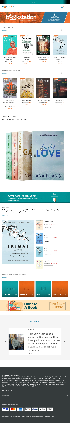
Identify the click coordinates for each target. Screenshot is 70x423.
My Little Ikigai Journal (51, 261)
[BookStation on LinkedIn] (11, 391)
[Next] (67, 2)
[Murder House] (27, 88)
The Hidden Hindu (43, 57)
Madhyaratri (60, 100)
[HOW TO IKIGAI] (39, 225)
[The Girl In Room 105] (43, 88)
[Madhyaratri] (60, 88)
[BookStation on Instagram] (6, 391)
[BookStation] (8, 6)
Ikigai (45, 235)
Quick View (48, 227)
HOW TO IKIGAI (48, 222)
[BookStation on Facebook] (3, 391)
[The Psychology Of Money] (27, 45)
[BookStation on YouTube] (9, 391)
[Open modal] (41, 149)
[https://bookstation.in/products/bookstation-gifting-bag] (35, 197)
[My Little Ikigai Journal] (39, 264)
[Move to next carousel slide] (66, 29)
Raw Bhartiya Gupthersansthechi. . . (10, 102)
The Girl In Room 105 (43, 100)
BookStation (16, 416)
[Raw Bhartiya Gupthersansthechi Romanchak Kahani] (10, 88)
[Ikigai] (39, 238)
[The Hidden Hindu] (43, 45)
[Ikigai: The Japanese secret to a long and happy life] (60, 45)
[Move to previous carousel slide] (62, 30)
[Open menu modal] (67, 6)
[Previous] (2, 2)
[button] (4, 374)
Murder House (26, 100)
